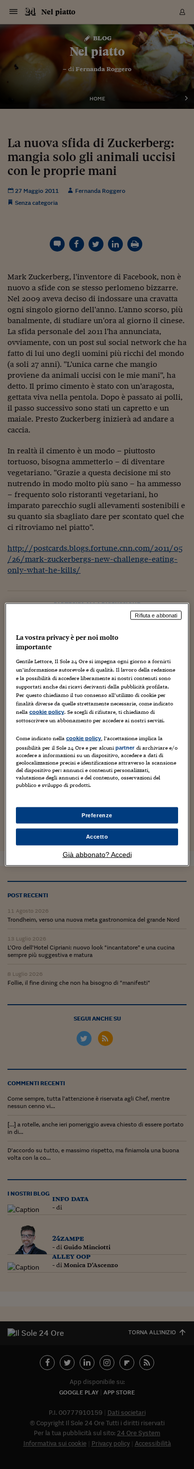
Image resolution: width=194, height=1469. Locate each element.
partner (125, 748)
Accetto (97, 837)
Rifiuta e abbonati (156, 615)
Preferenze (97, 815)
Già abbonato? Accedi (97, 855)
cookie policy (46, 712)
